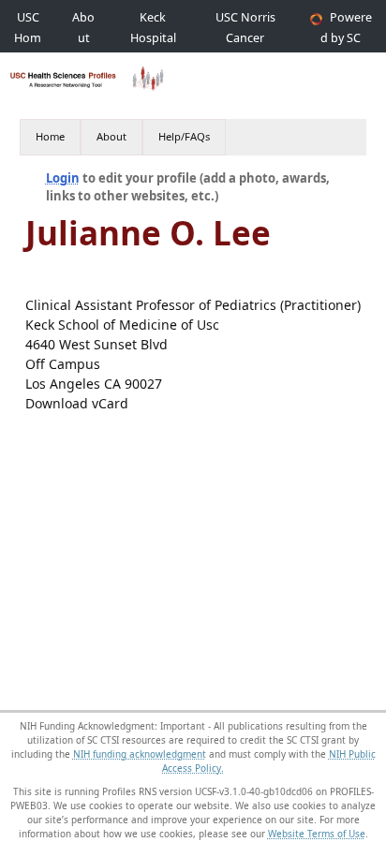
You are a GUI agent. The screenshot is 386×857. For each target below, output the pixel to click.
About (111, 136)
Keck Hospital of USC (153, 37)
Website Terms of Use (316, 833)
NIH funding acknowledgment (139, 754)
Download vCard (76, 403)
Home (50, 136)
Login (63, 178)
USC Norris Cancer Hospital (245, 37)
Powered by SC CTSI (346, 37)
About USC (83, 37)
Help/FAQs (184, 136)
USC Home (27, 37)
